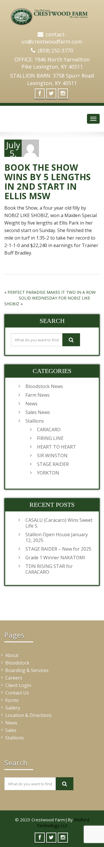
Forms (12, 700)
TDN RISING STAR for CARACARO (49, 569)
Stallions (34, 421)
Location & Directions (28, 715)
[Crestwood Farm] (52, 14)
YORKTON (48, 473)
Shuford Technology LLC (62, 822)
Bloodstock (17, 663)
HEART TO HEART (56, 447)
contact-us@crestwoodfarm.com (52, 38)
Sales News (37, 412)
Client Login (18, 685)
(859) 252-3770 (55, 50)
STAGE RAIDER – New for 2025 (58, 549)
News (31, 403)
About (11, 655)
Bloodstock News (44, 386)
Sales (10, 730)
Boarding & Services (27, 670)
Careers (13, 678)
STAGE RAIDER (53, 464)
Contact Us (17, 693)
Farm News (37, 395)
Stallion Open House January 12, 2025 (56, 537)
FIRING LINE (50, 438)
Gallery (12, 708)
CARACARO (49, 429)
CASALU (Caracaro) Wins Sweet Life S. (58, 523)
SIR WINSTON (52, 455)
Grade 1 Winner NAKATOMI (55, 557)
